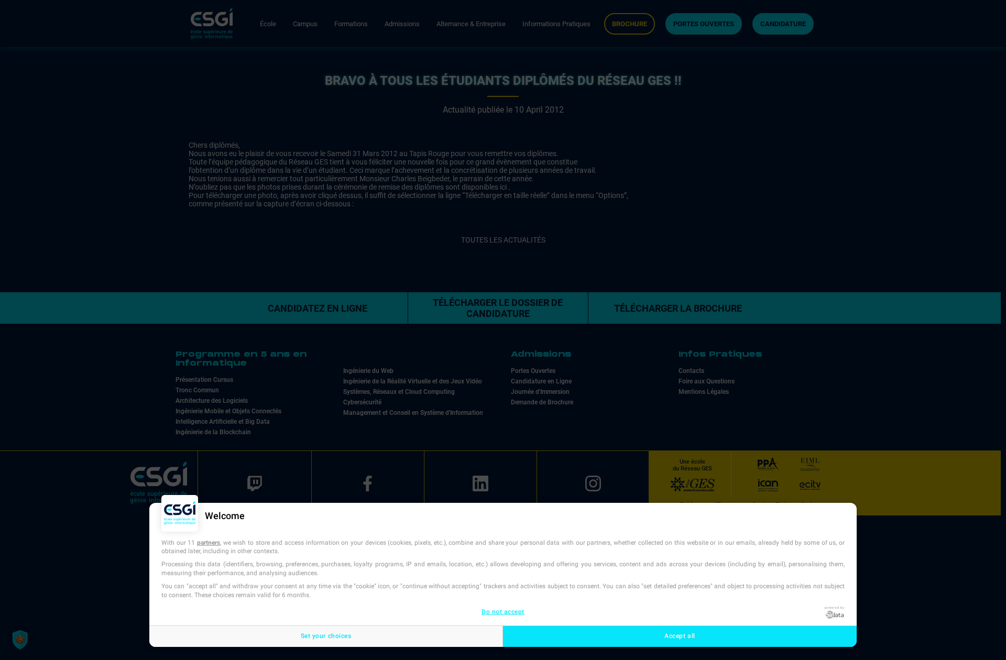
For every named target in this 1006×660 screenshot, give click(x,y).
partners (208, 542)
